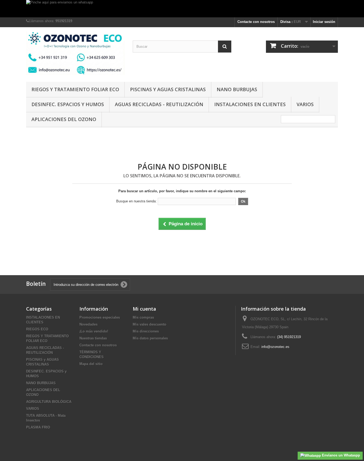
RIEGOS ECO (37, 329)
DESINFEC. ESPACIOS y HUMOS (67, 104)
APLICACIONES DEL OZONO (63, 119)
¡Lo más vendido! (93, 331)
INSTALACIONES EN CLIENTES (250, 104)
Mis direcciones (146, 331)
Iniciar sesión (324, 22)
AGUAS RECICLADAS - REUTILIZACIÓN (159, 104)
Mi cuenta (144, 309)
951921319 (63, 21)
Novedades (88, 324)
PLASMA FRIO (38, 427)
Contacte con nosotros (256, 22)
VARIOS (305, 104)
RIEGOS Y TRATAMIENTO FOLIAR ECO (75, 89)
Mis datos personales (150, 338)
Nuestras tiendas (93, 338)
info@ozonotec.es (275, 347)
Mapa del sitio (91, 364)
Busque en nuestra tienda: (136, 201)
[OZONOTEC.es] (75, 53)
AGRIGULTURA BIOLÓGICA (48, 402)
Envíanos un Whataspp (340, 455)
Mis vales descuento (149, 324)
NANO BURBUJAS (237, 89)
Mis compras (143, 317)
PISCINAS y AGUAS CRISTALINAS (168, 89)
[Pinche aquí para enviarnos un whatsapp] (182, 8)
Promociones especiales (99, 317)
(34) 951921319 (289, 337)
